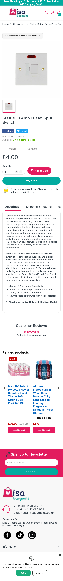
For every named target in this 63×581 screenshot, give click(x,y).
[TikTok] (19, 535)
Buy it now (31, 180)
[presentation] (4, 387)
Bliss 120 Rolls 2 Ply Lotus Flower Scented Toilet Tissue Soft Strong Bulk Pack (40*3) (18, 395)
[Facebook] (7, 535)
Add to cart (19, 430)
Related (57, 436)
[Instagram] (31, 535)
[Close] (60, 554)
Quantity (6, 166)
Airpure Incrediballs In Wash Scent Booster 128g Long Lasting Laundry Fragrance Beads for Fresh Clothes (43, 400)
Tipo (50, 436)
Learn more (28, 566)
